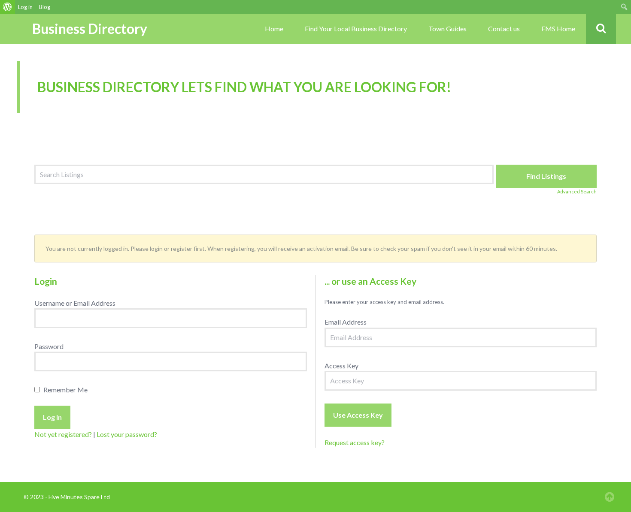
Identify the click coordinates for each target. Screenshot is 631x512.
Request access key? (355, 442)
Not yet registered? (63, 434)
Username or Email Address (74, 303)
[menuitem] (7, 7)
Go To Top (610, 497)
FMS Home (558, 28)
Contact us (504, 28)
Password (49, 346)
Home (274, 28)
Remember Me (65, 390)
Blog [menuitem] (44, 6)
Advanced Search (577, 191)
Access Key (341, 365)
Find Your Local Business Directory (356, 28)
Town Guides (447, 28)
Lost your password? (127, 434)
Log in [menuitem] (25, 6)
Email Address (346, 322)
